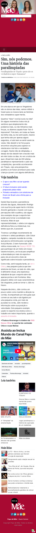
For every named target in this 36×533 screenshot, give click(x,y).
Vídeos (4, 376)
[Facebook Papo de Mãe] (12, 20)
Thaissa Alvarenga (15, 373)
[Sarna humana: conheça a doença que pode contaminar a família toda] (4, 483)
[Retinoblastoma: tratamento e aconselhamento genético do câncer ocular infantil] (4, 489)
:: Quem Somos (22, 519)
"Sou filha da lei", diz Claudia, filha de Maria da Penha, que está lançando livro (21, 468)
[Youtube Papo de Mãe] (18, 20)
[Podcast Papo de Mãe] (23, 20)
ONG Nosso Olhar (7, 366)
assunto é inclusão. (9, 316)
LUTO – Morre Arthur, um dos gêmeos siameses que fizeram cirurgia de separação (19, 454)
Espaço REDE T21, (27, 246)
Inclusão (17, 363)
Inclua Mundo (6, 370)
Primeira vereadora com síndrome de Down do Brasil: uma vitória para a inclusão (18, 195)
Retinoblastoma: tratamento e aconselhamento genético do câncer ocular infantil (21, 490)
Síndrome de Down (7, 363)
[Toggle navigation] (4, 49)
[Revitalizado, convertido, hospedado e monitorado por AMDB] (33, 531)
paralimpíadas (26, 363)
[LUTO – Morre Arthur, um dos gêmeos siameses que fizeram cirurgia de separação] (4, 453)
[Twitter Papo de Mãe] (15, 20)
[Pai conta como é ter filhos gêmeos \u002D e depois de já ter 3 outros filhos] (4, 476)
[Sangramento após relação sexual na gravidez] (4, 461)
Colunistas (5, 373)
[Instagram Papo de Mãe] (20, 20)
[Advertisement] (18, 34)
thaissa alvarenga (19, 366)
